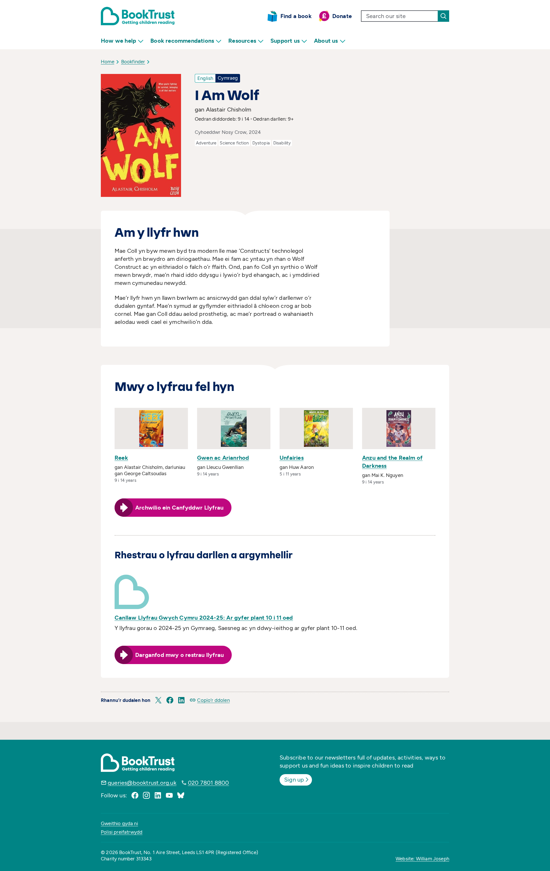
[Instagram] (146, 795)
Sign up (294, 779)
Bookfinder (133, 61)
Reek (121, 457)
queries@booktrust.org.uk (142, 782)
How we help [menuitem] (118, 40)
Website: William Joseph (422, 859)
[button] (158, 700)
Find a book (296, 16)
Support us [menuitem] (285, 40)
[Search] (443, 16)
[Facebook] (134, 795)
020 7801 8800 (208, 782)
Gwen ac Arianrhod (223, 457)
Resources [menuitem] (242, 40)
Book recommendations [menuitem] (182, 40)
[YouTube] (169, 795)
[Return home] (137, 16)
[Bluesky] (180, 795)
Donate (342, 16)
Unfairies (292, 457)
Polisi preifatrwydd (121, 832)
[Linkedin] (157, 795)
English (205, 78)
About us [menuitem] (326, 40)
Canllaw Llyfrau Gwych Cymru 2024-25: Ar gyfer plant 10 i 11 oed (204, 617)
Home (107, 61)
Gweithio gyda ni (119, 823)
